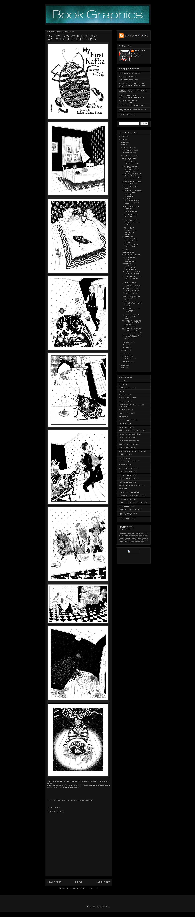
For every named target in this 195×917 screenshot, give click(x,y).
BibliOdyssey (125, 394)
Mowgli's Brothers (128, 80)
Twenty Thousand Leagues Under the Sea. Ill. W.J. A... (132, 330)
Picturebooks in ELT (129, 468)
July (125, 345)
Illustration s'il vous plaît (132, 430)
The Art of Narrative (129, 492)
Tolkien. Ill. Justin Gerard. (132, 105)
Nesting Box (125, 458)
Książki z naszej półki (130, 434)
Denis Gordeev (126, 413)
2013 (123, 145)
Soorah (123, 489)
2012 (123, 365)
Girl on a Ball (129, 252)
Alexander (139, 50)
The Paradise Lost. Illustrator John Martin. (132, 304)
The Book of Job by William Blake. (131, 316)
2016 (123, 136)
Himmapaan (125, 424)
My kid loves (125, 454)
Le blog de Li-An (127, 437)
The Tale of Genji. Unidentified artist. (131, 337)
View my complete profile (136, 55)
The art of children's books (133, 502)
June (125, 347)
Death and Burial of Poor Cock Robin (131, 297)
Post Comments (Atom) (85, 888)
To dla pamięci (126, 506)
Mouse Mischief (130, 293)
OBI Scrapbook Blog (129, 461)
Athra (122, 391)
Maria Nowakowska (129, 444)
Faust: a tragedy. (127, 76)
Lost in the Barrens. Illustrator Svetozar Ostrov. (129, 230)
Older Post (103, 882)
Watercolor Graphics (130, 509)
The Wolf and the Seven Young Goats (131, 278)
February (128, 359)
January (127, 361)
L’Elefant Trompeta (129, 441)
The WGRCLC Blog (128, 499)
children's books (61, 800)
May (125, 350)
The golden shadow (130, 73)
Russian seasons (127, 482)
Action (125, 249)
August (127, 342)
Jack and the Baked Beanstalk (129, 259)
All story (123, 384)
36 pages (123, 381)
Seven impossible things (131, 485)
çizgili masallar (127, 518)
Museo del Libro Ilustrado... (133, 451)
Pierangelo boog (128, 472)
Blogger (104, 907)
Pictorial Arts (126, 465)
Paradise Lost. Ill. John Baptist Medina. (131, 310)
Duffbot (123, 417)
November (128, 150)
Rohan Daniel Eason (69, 787)
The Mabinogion (127, 114)
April (125, 353)
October (127, 153)
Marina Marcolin (127, 448)
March (126, 356)
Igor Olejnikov (126, 427)
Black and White (127, 398)
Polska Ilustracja (128, 475)
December (128, 147)
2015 (123, 139)
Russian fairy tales (129, 478)
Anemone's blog (127, 387)
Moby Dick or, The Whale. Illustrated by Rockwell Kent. (132, 85)
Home (78, 882)
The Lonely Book (131, 255)
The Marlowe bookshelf (132, 496)
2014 (123, 142)
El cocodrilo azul (128, 420)
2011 (123, 368)
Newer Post (54, 882)
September (129, 155)
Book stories (126, 401)
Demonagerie (126, 410)
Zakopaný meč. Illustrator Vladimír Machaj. (131, 284)
